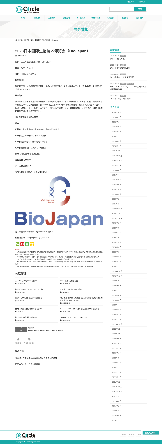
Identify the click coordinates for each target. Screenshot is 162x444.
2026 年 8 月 (116, 112)
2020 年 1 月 (116, 411)
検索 (140, 9)
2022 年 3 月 (116, 367)
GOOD (18, 343)
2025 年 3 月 (116, 194)
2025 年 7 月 (116, 175)
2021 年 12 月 (117, 382)
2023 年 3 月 (116, 310)
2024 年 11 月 (117, 213)
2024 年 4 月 (116, 247)
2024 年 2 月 (116, 257)
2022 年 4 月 (116, 363)
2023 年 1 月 (116, 319)
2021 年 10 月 (117, 392)
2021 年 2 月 (116, 406)
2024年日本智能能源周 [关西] (71, 289)
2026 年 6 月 (116, 122)
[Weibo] (22, 244)
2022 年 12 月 (117, 324)
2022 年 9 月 (116, 339)
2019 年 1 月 (116, 420)
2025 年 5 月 (116, 185)
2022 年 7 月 (116, 348)
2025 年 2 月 (116, 199)
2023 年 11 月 (117, 271)
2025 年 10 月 (117, 161)
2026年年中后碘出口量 (120, 68)
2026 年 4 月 (116, 132)
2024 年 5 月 (116, 242)
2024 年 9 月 (116, 223)
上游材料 (123, 65)
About (124, 435)
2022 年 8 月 (116, 343)
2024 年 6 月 (116, 237)
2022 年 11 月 (117, 329)
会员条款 (142, 2)
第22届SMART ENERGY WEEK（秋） (29, 289)
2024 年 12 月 (117, 209)
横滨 (31, 330)
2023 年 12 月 (117, 266)
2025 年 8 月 (116, 170)
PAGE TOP (156, 428)
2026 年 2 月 (116, 141)
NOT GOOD (29, 343)
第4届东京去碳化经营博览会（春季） (29, 309)
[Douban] (27, 244)
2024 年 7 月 (116, 233)
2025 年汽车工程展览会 (69, 281)
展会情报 (31, 328)
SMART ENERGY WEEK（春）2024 (73, 317)
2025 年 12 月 (117, 151)
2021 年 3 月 (116, 401)
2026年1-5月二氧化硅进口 (121, 99)
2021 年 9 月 (116, 396)
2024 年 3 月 (116, 252)
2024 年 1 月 (116, 262)
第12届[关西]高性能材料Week (26, 317)
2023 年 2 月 (116, 315)
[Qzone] (31, 244)
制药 (43, 330)
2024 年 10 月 (117, 218)
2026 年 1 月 (116, 146)
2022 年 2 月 (116, 372)
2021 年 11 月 (117, 387)
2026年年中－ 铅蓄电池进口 (122, 77)
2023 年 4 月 (116, 305)
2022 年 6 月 (116, 353)
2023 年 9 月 (116, 281)
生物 (37, 330)
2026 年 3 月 (116, 136)
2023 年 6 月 (116, 295)
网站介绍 (131, 2)
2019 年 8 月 (116, 416)
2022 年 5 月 (116, 358)
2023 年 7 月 (116, 290)
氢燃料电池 (130, 83)
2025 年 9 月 (116, 165)
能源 (61, 330)
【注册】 (54, 358)
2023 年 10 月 (117, 276)
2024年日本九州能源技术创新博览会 (28, 298)
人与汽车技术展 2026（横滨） (26, 281)
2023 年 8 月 (116, 286)
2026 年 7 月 (116, 117)
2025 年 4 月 (116, 189)
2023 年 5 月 (116, 300)
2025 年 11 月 (117, 156)
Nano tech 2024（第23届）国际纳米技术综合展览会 (79, 309)
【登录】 (37, 364)
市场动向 (123, 74)
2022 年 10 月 (117, 334)
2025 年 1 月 (116, 204)
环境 (55, 330)
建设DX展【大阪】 (118, 59)
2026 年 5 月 (116, 127)
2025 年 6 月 (116, 180)
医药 (49, 330)
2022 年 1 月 (116, 377)
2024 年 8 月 (116, 228)
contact (131, 435)
